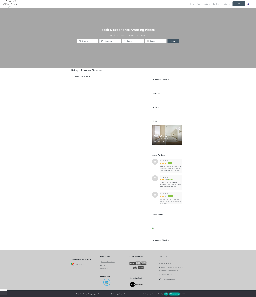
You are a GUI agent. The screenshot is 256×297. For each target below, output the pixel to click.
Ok (166, 294)
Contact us (226, 4)
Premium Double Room (163, 139)
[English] (249, 4)
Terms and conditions (108, 262)
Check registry (81, 264)
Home (192, 4)
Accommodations (203, 4)
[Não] (253, 294)
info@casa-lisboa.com (169, 279)
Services (216, 4)
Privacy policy (105, 265)
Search (173, 41)
